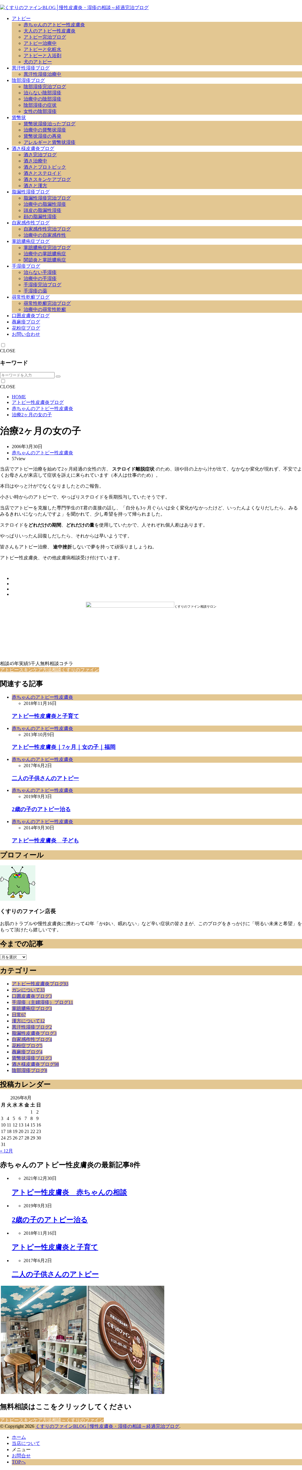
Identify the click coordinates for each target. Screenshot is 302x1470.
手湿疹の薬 (35, 290)
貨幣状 (19, 117)
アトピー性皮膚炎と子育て (45, 716)
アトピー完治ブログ (45, 37)
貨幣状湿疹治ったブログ (50, 123)
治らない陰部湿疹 (42, 92)
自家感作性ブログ (31, 222)
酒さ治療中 (35, 160)
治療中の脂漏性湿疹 (45, 204)
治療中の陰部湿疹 (42, 98)
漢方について (28, 1020)
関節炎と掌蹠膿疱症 (45, 259)
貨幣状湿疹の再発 (42, 136)
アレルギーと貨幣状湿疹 (50, 142)
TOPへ (19, 1461)
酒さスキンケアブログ (47, 179)
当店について (26, 1443)
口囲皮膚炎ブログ (31, 315)
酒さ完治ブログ (40, 154)
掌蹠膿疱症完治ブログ (47, 247)
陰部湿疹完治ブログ (45, 86)
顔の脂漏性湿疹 (40, 216)
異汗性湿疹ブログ (31, 67)
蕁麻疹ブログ (26, 321)
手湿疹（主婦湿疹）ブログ (42, 1002)
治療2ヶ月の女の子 (32, 414)
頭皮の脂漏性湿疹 (42, 210)
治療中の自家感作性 (45, 235)
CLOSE (7, 350)
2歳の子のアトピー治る (41, 809)
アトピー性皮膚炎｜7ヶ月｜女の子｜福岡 (64, 747)
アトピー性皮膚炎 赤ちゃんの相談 (69, 1192)
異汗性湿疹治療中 (42, 74)
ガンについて (28, 989)
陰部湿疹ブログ (28, 80)
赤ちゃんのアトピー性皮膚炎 (54, 24)
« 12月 (6, 1150)
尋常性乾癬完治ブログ (47, 303)
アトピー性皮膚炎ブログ (38, 402)
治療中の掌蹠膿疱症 (45, 253)
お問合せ (21, 1455)
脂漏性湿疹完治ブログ (47, 197)
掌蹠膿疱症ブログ (31, 241)
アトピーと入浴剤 (42, 55)
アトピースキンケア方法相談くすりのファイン (49, 669)
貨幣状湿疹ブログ (32, 1057)
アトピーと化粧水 (42, 49)
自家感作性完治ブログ (47, 228)
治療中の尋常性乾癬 (45, 309)
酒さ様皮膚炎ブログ (33, 148)
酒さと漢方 (35, 185)
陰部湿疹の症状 (40, 105)
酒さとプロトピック (45, 167)
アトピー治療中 (40, 43)
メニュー (21, 1449)
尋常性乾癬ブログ (31, 297)
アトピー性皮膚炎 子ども (45, 840)
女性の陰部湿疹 (40, 111)
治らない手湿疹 (40, 272)
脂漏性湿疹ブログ (31, 191)
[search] (58, 376)
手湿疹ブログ (26, 266)
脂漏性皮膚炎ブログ (34, 1033)
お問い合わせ (26, 334)
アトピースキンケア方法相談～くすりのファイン (52, 1420)
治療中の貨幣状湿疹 (45, 129)
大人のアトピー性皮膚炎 (50, 30)
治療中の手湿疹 (40, 278)
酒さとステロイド (42, 173)
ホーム (19, 1437)
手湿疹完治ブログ (42, 284)
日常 (19, 1014)
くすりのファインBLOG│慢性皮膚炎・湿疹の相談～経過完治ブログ (107, 1426)
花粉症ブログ (26, 327)
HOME (19, 396)
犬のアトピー (38, 61)
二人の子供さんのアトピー (45, 778)
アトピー (21, 18)
